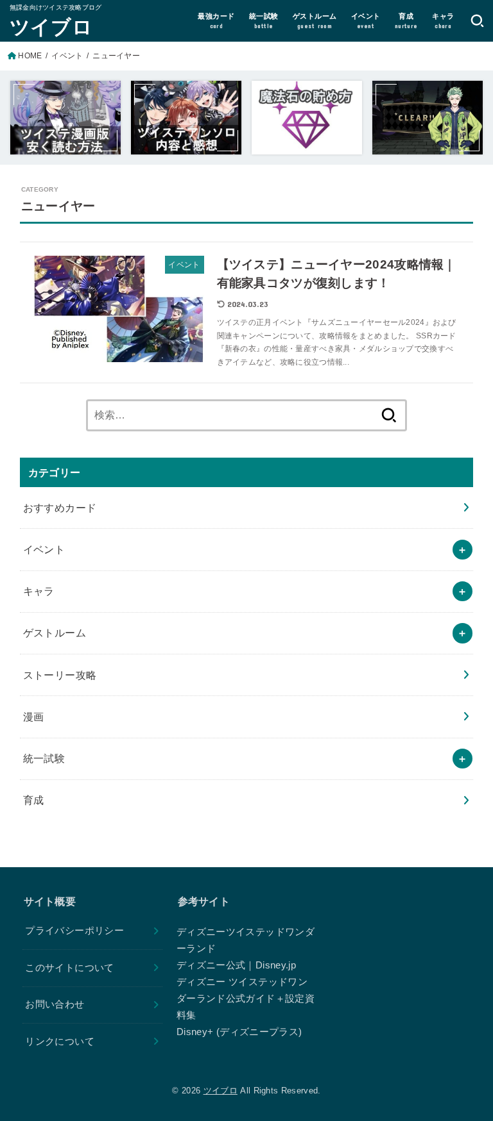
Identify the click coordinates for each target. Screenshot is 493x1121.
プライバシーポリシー (74, 931)
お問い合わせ (54, 1004)
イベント (67, 56)
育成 (33, 800)
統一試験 (44, 758)
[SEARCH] (477, 20)
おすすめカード (60, 507)
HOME (30, 56)
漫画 (33, 716)
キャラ (39, 591)
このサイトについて (69, 968)
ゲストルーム (54, 632)
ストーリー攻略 (60, 675)
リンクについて (59, 1041)
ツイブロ (51, 26)
